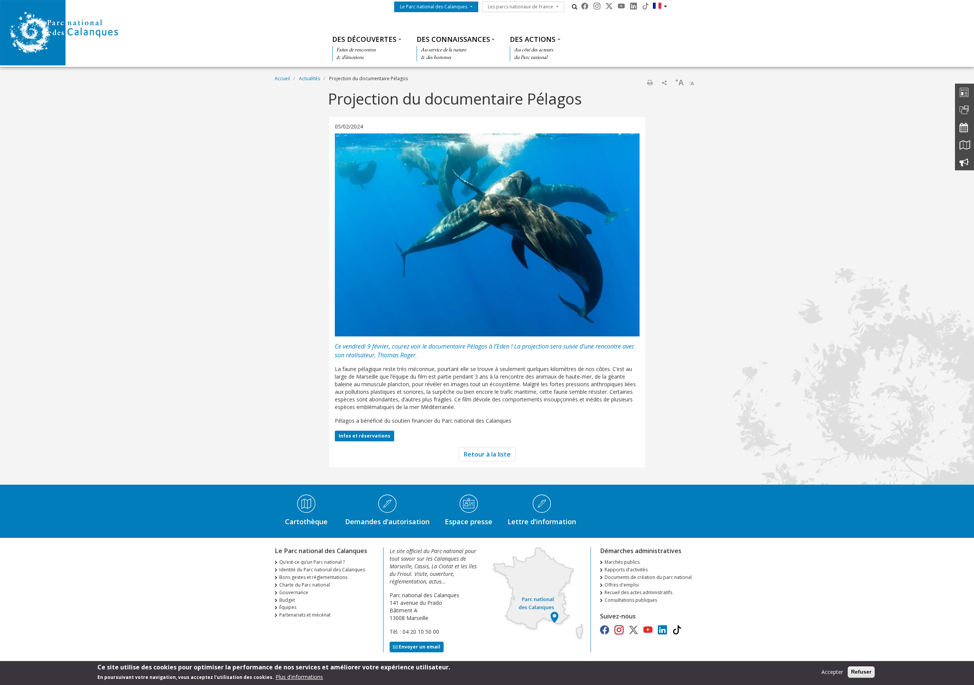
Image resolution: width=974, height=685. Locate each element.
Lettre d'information (542, 521)
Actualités (309, 78)
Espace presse (468, 521)
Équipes (287, 607)
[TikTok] (645, 6)
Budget (287, 600)
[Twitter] (609, 6)
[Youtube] (621, 6)
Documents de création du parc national (648, 577)
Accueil (282, 78)
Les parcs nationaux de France (520, 6)
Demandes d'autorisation (387, 521)
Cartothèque (306, 521)
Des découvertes (364, 39)
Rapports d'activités (626, 569)
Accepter (832, 671)
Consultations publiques (631, 600)
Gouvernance (293, 592)
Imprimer (650, 82)
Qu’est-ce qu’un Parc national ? (312, 562)
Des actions (532, 39)
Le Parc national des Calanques (433, 6)
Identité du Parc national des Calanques (322, 569)
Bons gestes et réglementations (313, 577)
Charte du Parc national (304, 585)
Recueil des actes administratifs (638, 592)
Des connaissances (453, 39)
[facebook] (584, 6)
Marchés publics (622, 562)
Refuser (861, 672)
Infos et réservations (364, 436)
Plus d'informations (299, 676)
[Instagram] (597, 6)
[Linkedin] (633, 6)
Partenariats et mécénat (305, 615)
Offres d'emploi (622, 585)
